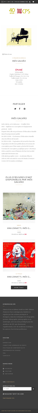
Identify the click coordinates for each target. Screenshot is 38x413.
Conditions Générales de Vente (14, 345)
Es (12, 1)
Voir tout (19, 287)
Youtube (8, 371)
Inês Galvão (19, 61)
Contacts (6, 355)
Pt (5, 1)
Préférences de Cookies (12, 350)
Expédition (7, 342)
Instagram (9, 373)
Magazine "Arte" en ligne (14, 394)
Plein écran (8, 54)
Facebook (8, 368)
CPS (9, 381)
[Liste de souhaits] (33, 2)
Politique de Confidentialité (14, 347)
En (9, 1)
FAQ (4, 353)
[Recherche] (30, 2)
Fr (16, 1)
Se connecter (22, 1)
